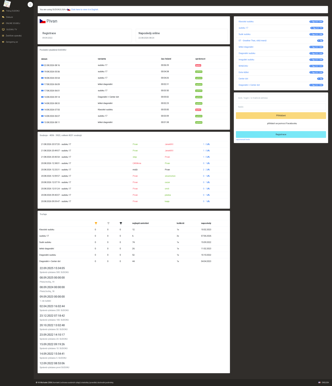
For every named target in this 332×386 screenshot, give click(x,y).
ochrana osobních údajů (70, 382)
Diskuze (9, 17)
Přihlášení (281, 115)
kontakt (56, 382)
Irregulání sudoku (280, 59)
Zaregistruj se (11, 42)
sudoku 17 (280, 28)
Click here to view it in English (84, 9)
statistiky (85, 382)
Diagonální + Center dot (280, 85)
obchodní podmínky (105, 382)
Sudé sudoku (280, 34)
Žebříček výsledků (13, 36)
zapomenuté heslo (243, 139)
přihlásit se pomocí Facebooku (282, 123)
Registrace (281, 134)
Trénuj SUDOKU (13, 11)
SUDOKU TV (11, 29)
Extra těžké (280, 72)
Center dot (280, 78)
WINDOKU (280, 66)
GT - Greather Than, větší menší (280, 40)
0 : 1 (205, 163)
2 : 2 (205, 169)
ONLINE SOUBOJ (12, 23)
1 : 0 (205, 144)
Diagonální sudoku (280, 53)
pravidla (93, 382)
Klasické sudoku (280, 21)
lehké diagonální (280, 47)
